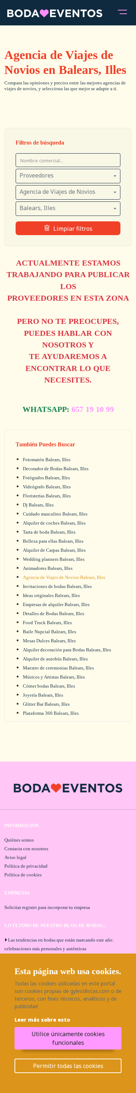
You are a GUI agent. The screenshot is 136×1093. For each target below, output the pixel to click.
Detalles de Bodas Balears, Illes (53, 613)
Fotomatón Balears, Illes (46, 459)
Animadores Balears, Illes (48, 568)
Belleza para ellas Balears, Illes (53, 541)
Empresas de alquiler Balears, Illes (56, 604)
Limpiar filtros (72, 229)
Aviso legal (15, 857)
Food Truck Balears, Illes (47, 622)
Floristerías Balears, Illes (47, 495)
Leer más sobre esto (42, 1019)
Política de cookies (23, 874)
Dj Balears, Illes (38, 505)
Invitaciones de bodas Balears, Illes (57, 586)
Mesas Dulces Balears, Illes (49, 640)
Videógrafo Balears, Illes (47, 486)
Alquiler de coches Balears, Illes (54, 523)
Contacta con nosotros (26, 848)
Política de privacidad (26, 866)
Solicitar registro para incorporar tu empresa (47, 907)
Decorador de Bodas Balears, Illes (55, 468)
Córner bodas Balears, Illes (49, 686)
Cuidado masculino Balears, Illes (55, 514)
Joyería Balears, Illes (43, 695)
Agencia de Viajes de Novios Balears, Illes (64, 577)
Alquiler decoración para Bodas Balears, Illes (67, 649)
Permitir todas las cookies (68, 1066)
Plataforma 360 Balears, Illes (51, 713)
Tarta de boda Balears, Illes (49, 532)
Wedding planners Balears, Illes (54, 559)
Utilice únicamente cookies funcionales (68, 1038)
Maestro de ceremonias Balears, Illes (58, 668)
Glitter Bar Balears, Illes (46, 704)
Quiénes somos (19, 840)
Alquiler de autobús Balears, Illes (55, 659)
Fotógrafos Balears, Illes (46, 477)
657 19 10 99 (92, 409)
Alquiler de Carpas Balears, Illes (54, 550)
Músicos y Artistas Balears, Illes (54, 677)
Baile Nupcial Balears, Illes (49, 631)
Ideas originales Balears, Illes (51, 595)
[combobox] (68, 176)
